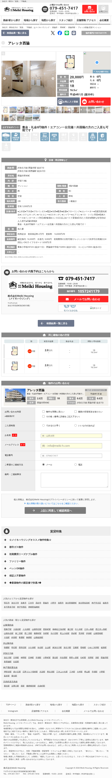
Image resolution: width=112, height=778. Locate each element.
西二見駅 (28, 633)
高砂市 (38, 602)
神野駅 (23, 657)
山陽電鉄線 (8, 625)
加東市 (23, 602)
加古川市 (15, 602)
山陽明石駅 (36, 629)
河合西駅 (63, 657)
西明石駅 (22, 647)
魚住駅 (40, 647)
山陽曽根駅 (98, 633)
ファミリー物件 (17, 561)
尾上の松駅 (64, 633)
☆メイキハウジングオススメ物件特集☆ (30, 539)
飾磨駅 (29, 637)
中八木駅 (79, 629)
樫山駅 (87, 671)
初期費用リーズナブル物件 (23, 554)
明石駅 (14, 647)
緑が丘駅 (17, 671)
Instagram (13, 711)
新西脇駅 (8, 661)
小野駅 (102, 671)
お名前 (8, 435)
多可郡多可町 (9, 607)
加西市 (61, 602)
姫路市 (105, 602)
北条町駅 (41, 685)
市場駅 (38, 657)
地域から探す (31, 20)
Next (53, 79)
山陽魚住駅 (8, 633)
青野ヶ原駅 (74, 657)
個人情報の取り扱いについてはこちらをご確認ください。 (53, 503)
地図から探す (48, 20)
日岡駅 (16, 657)
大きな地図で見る (102, 71)
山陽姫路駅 (38, 637)
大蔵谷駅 (17, 629)
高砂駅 (74, 633)
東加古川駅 (57, 647)
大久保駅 (32, 647)
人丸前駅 (26, 629)
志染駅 (42, 671)
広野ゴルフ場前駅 (30, 671)
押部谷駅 (8, 671)
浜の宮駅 (54, 633)
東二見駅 (19, 633)
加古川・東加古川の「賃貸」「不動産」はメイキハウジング (25, 27)
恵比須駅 (51, 671)
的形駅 (14, 637)
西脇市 (54, 27)
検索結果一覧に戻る (17, 32)
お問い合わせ (96, 101)
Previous (4, 79)
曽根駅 (83, 647)
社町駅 (83, 657)
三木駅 (72, 671)
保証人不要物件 (17, 575)
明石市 (7, 602)
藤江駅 (70, 629)
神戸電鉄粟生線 (10, 667)
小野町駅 (47, 657)
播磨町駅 (37, 633)
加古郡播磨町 (71, 602)
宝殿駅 (76, 647)
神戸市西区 (22, 607)
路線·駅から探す (11, 20)
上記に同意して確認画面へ (56, 510)
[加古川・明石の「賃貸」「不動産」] (22, 9)
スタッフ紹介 (66, 20)
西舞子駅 (8, 629)
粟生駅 (55, 657)
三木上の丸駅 (62, 671)
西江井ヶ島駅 (101, 629)
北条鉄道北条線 (10, 681)
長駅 (22, 685)
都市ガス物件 (16, 547)
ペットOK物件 (16, 568)
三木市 (31, 602)
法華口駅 (15, 685)
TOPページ (11, 705)
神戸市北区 (96, 602)
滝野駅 (90, 657)
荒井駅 (81, 633)
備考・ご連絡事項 (13, 474)
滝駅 (97, 657)
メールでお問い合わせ (87, 299)
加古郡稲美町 (84, 602)
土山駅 (48, 647)
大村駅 (80, 671)
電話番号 (9, 455)
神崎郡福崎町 (34, 607)
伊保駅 (89, 633)
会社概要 (104, 20)
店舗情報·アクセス (86, 20)
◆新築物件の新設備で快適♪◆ (25, 582)
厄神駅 (31, 657)
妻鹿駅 (21, 637)
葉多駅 (7, 675)
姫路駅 (104, 647)
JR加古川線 (8, 653)
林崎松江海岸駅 (59, 629)
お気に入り (103, 11)
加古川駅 (67, 647)
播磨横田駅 (31, 685)
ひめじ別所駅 (93, 647)
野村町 (62, 27)
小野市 (53, 602)
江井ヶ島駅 (89, 629)
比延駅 (16, 661)
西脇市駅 (71, 27)
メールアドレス (12, 444)
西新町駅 (47, 629)
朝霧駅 (7, 647)
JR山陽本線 (8, 643)
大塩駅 (7, 637)
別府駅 (46, 633)
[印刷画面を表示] (74, 33)
